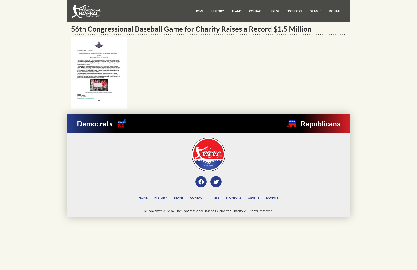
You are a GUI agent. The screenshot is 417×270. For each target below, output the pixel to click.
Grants (315, 11)
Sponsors (294, 11)
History (217, 11)
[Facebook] (201, 181)
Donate (335, 11)
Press (275, 11)
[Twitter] (216, 181)
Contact (256, 11)
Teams (236, 11)
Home (199, 11)
